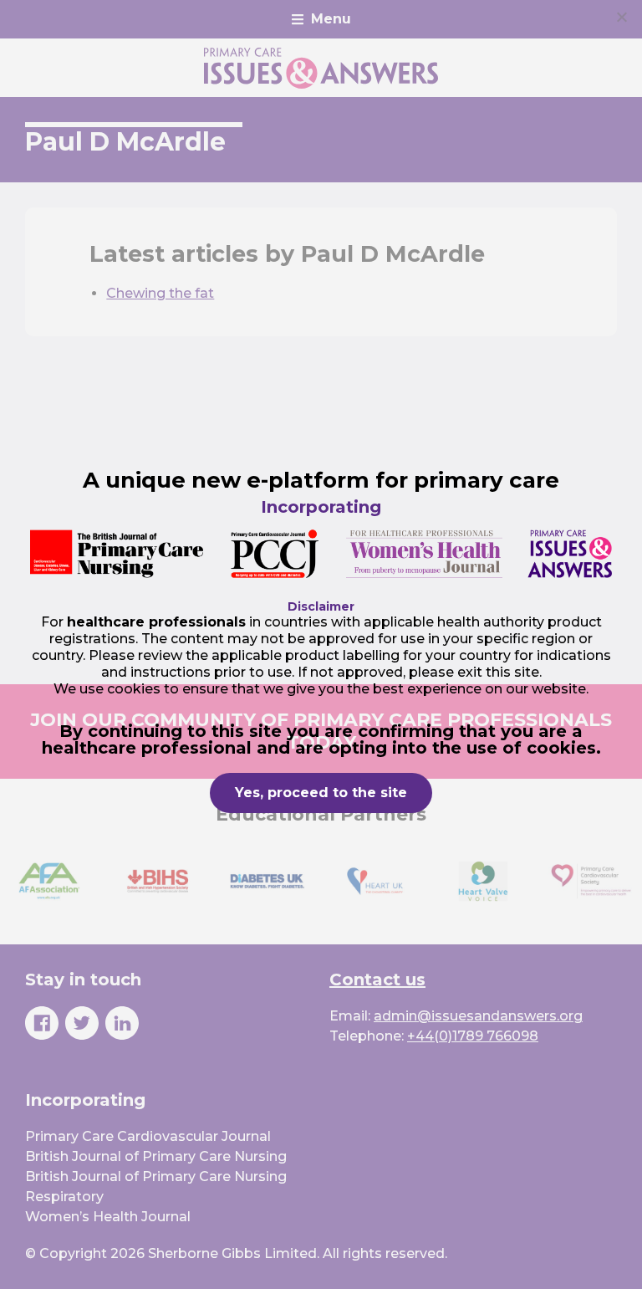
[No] (621, 16)
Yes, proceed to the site (321, 793)
